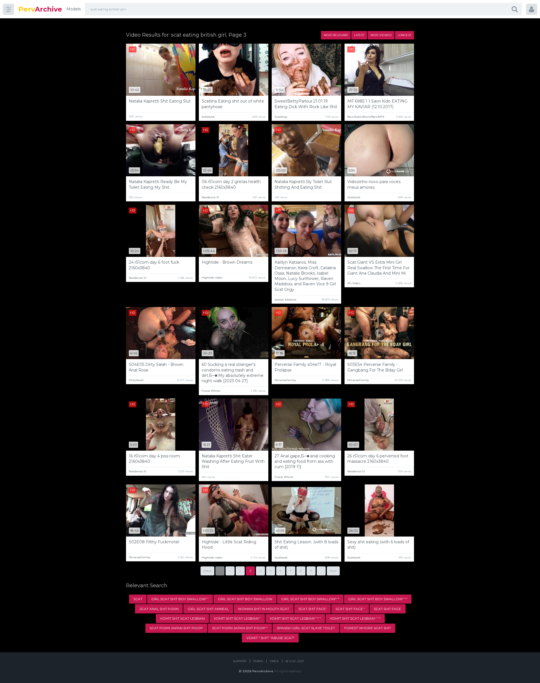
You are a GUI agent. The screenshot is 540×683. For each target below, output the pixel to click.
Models (73, 9)
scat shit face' (312, 609)
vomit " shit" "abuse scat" (270, 638)
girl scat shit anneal (208, 609)
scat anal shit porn (159, 609)
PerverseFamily (285, 380)
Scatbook (208, 117)
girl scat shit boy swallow (245, 599)
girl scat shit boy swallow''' (180, 599)
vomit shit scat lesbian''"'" (295, 618)
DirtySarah (136, 380)
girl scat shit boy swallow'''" (377, 599)
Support (239, 661)
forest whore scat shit (367, 628)
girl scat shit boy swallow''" (310, 599)
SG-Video (353, 283)
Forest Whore (211, 391)
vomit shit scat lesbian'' (237, 618)
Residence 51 (210, 197)
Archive (40, 9)
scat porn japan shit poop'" (240, 628)
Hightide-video (212, 277)
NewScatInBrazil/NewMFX (365, 117)
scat (137, 599)
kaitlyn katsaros (285, 299)
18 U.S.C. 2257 (294, 661)
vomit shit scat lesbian (182, 618)
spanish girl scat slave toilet (306, 628)
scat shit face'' (350, 609)
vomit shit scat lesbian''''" (355, 618)
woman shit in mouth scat (263, 609)
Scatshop (280, 117)
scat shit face (387, 609)
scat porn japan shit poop (176, 628)
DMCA (274, 661)
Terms (258, 661)
